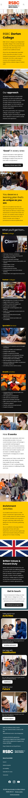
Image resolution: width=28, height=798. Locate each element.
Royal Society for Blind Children (16, 789)
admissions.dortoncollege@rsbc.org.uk (14, 601)
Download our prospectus (14, 605)
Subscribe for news (7, 771)
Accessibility (6, 768)
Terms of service (14, 794)
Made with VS (10, 792)
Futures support (8, 718)
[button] (2, 5)
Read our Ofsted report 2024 (13, 165)
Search (4, 762)
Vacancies (5, 775)
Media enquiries (7, 765)
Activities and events (10, 645)
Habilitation (7, 682)
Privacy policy (19, 792)
